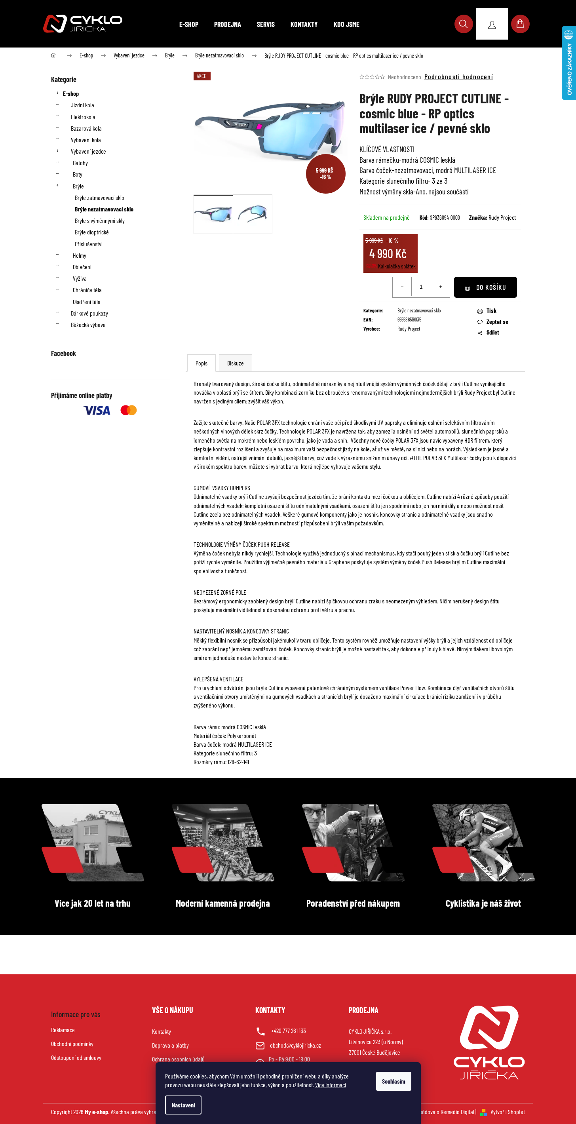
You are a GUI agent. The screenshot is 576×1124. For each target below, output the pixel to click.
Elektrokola (83, 116)
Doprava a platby (170, 1045)
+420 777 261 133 (288, 1030)
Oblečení (82, 266)
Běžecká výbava (88, 324)
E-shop (71, 93)
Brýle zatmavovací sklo (99, 197)
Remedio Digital (457, 1111)
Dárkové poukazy (89, 313)
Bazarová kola (86, 128)
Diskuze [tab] (235, 363)
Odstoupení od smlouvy (76, 1057)
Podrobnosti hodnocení (458, 76)
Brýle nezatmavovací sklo (104, 209)
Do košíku (491, 287)
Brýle (78, 186)
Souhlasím (393, 1081)
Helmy (79, 255)
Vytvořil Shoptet (507, 1111)
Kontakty (161, 1031)
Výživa (80, 278)
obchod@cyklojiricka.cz (295, 1045)
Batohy (80, 162)
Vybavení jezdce (88, 151)
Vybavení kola (86, 139)
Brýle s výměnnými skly (100, 220)
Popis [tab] (201, 363)
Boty (77, 174)
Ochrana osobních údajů (178, 1059)
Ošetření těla (87, 301)
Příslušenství (89, 243)
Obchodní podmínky (72, 1043)
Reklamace (63, 1029)
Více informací (330, 1084)
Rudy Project (502, 217)
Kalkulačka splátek (397, 266)
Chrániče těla (87, 289)
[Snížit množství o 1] (402, 286)
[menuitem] (188, 24)
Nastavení (183, 1105)
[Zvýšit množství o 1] (440, 286)
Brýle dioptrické (92, 232)
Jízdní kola (82, 104)
